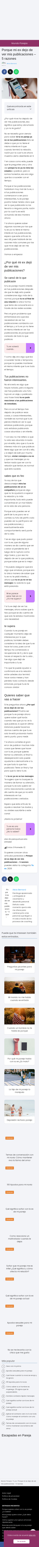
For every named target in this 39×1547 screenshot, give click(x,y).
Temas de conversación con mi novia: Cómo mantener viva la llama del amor (21, 1426)
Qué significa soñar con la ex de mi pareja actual (20, 1408)
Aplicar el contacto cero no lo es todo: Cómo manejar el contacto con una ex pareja (21, 1416)
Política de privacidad (10, 1496)
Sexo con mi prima (13, 1366)
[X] (10, 71)
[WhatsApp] (16, 71)
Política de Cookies (9, 1499)
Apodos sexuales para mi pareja (19, 1371)
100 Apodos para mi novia (16, 1382)
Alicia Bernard (12, 63)
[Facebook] (4, 71)
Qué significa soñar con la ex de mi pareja (20, 1401)
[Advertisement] (19, 20)
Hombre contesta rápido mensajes (20, 1396)
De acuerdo (21, 1541)
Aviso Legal (6, 1493)
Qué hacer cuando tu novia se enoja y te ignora (21, 1376)
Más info (32, 1535)
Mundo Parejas (19, 43)
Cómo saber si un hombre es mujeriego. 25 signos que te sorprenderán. (18, 1389)
